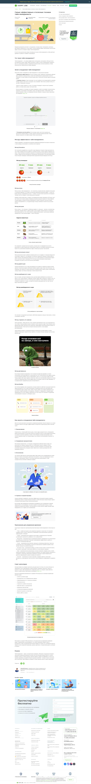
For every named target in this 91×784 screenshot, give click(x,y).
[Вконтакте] (65, 764)
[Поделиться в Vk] (21, 663)
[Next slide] (53, 111)
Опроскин (18, 735)
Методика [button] (49, 5)
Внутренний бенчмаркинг (20, 689)
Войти (66, 5)
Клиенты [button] (54, 5)
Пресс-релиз (17, 762)
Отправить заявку (59, 719)
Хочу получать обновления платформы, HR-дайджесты (62, 716)
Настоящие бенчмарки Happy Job (35, 762)
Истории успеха (34, 748)
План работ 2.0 (50, 754)
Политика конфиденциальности (34, 782)
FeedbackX (18, 733)
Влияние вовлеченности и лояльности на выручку (52, 732)
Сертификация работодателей (20, 753)
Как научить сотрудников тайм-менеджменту (67, 19)
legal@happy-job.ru (69, 744)
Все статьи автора (30, 672)
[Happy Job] (20, 782)
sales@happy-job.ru (70, 729)
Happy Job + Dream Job (19, 759)
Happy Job (24, 93)
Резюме (60, 24)
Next (78, 683)
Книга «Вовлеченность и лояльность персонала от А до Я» (52, 735)
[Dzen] (74, 764)
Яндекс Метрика (52, 778)
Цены (58, 5)
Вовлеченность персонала (35, 730)
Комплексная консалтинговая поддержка (20, 745)
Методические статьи (51, 737)
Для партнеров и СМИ (51, 764)
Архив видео (33, 754)
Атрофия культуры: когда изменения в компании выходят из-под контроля (68, 690)
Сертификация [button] (43, 5)
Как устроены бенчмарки (35, 765)
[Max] (68, 764)
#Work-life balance (52, 18)
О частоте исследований (19, 748)
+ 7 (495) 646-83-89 (70, 731)
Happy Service (19, 737)
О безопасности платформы (21, 776)
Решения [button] (37, 5)
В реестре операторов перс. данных (54, 777)
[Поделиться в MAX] (24, 663)
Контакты (62, 5)
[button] (34, 126)
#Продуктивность (42, 17)
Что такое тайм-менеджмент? (64, 14)
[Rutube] (71, 764)
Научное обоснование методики (53, 730)
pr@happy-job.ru (69, 741)
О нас (48, 761)
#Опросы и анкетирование (50, 17)
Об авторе (23, 672)
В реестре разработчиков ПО (37, 776)
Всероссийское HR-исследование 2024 (53, 745)
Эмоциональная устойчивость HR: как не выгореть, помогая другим (37, 690)
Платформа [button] (32, 5)
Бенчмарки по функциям (35, 763)
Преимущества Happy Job (35, 740)
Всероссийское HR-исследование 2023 (53, 747)
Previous (13, 683)
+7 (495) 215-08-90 (69, 737)
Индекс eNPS (33, 733)
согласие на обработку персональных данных (64, 714)
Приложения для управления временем (66, 21)
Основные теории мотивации (52, 689)
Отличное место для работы (21, 756)
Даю (63, 714)
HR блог (32, 751)
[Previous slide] (18, 111)
